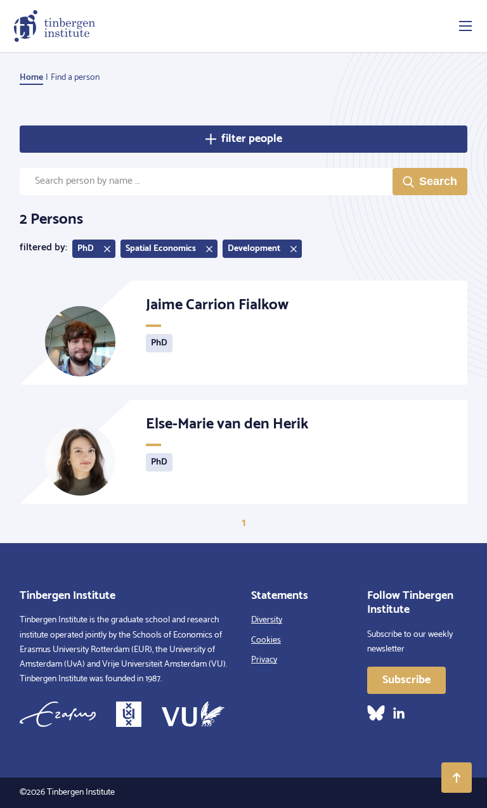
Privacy (264, 660)
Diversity (266, 620)
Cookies (266, 640)
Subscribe (406, 679)
